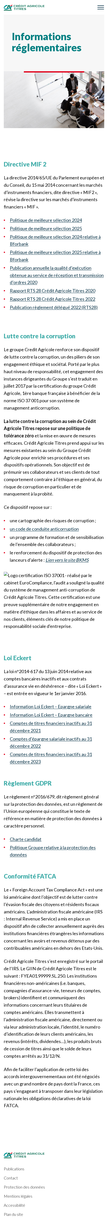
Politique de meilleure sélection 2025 (46, 228)
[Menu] (100, 7)
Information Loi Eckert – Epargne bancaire (51, 715)
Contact (11, 1177)
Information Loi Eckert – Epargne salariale (50, 706)
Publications (14, 1168)
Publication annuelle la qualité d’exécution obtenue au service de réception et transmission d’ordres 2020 (57, 275)
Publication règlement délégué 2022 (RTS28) (54, 307)
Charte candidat (25, 839)
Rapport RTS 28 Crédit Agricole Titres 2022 (52, 299)
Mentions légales (18, 1196)
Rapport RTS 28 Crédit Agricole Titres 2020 (52, 290)
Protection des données (24, 1187)
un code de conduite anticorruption (44, 529)
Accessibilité (14, 1205)
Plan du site (13, 1214)
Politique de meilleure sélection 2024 (46, 220)
